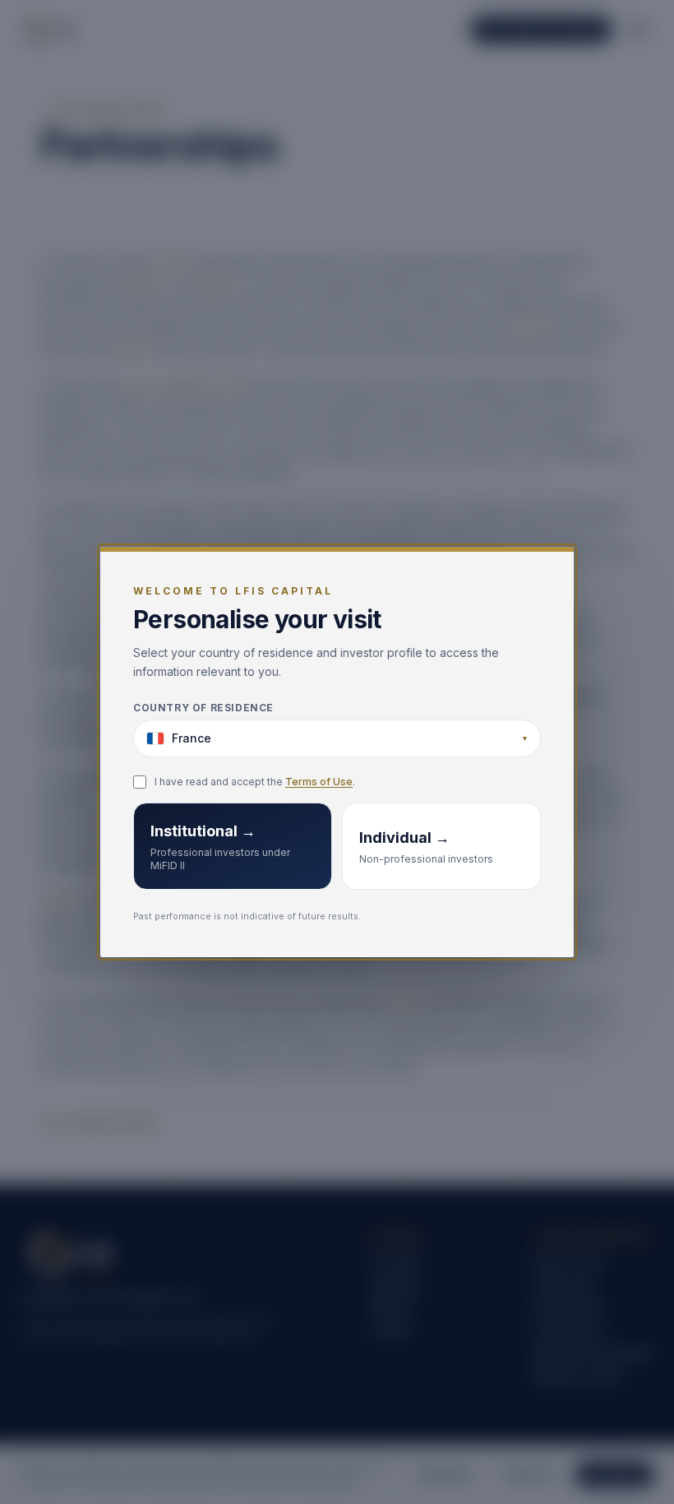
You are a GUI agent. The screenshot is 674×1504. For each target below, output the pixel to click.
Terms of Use (319, 781)
